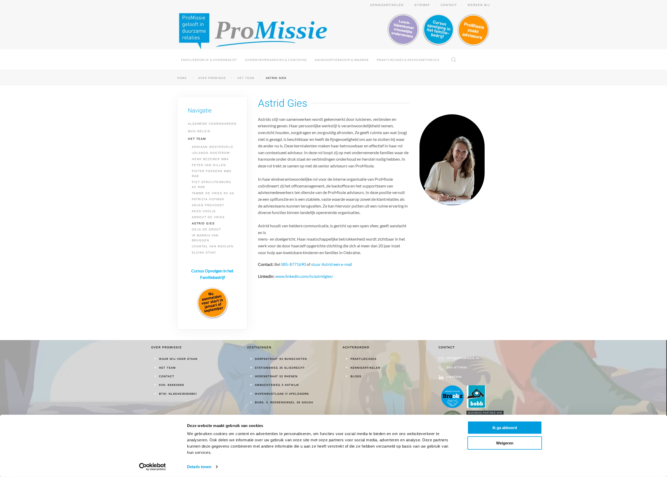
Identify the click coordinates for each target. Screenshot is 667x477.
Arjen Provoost (208, 205)
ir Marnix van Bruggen (205, 238)
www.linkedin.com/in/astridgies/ (304, 276)
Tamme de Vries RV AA (213, 193)
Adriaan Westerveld (212, 147)
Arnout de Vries (208, 217)
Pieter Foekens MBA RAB (211, 173)
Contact (449, 5)
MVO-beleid (199, 131)
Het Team (197, 139)
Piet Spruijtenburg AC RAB (211, 184)
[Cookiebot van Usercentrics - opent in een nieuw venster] (152, 467)
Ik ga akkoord (504, 427)
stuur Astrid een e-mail (331, 264)
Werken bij (478, 5)
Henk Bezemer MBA (210, 159)
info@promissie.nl (463, 358)
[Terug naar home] (252, 29)
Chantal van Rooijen (212, 246)
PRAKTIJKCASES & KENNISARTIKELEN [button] (408, 60)
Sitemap (422, 5)
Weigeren (504, 443)
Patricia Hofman (208, 199)
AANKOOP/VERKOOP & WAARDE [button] (342, 60)
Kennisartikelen (387, 5)
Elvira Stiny (204, 252)
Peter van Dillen (209, 165)
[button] (453, 59)
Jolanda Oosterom (211, 153)
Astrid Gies (203, 223)
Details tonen (199, 467)
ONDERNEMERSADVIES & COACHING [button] (276, 60)
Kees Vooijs (204, 211)
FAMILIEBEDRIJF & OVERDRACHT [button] (209, 60)
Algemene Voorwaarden (212, 123)
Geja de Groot (206, 229)
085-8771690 (293, 264)
